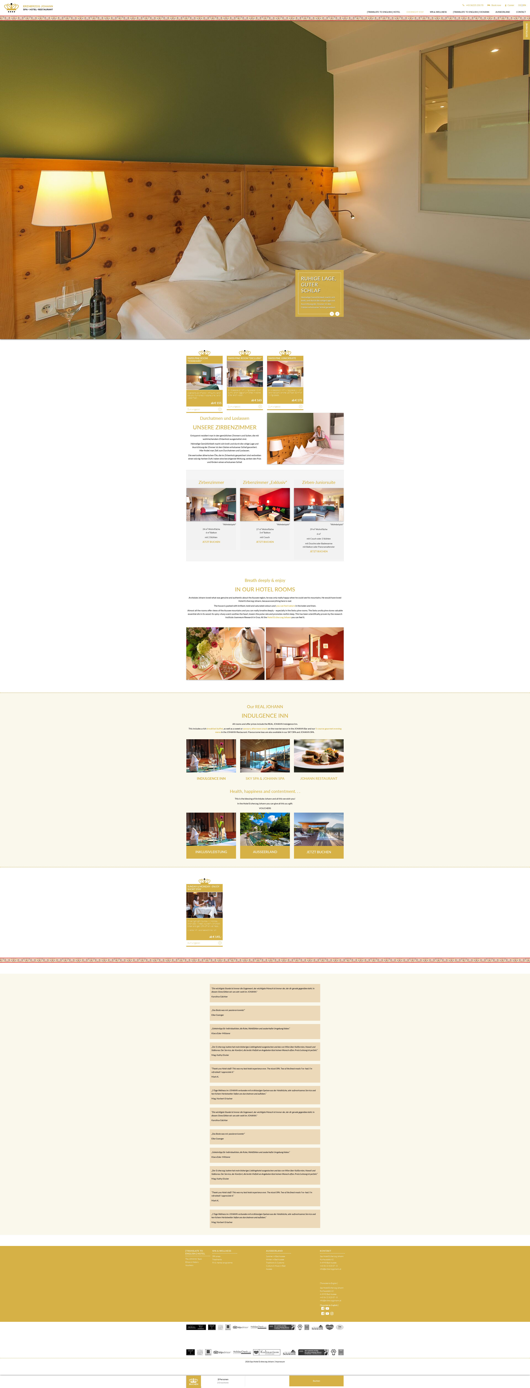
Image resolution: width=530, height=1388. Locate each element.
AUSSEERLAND (502, 12)
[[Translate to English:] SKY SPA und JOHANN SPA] (265, 755)
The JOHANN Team (193, 1259)
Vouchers (189, 1265)
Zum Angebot (193, 409)
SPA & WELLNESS (438, 12)
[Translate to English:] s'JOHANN (471, 12)
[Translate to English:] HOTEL (383, 12)
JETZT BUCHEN (211, 541)
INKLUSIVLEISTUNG (211, 852)
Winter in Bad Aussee (275, 1259)
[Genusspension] (211, 829)
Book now (496, 5)
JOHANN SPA (273, 778)
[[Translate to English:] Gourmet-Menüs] (319, 755)
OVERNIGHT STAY (415, 12)
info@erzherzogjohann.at (330, 1269)
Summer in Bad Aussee (275, 1256)
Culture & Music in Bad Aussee (275, 1267)
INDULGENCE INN (211, 778)
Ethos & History (192, 1262)
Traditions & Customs (275, 1262)
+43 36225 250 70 (474, 5)
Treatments (217, 1259)
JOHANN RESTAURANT (318, 778)
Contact (521, 12)
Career (510, 5)
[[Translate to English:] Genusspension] (211, 755)
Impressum (280, 1361)
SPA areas (216, 1256)
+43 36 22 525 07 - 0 (328, 1266)
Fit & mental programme (222, 1262)
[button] (332, 314)
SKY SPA (252, 778)
